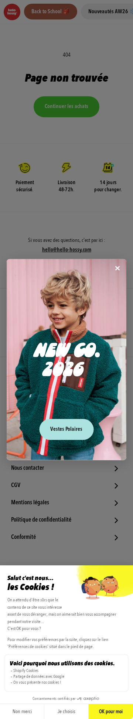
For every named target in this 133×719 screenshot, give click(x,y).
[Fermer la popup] (117, 269)
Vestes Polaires (66, 429)
